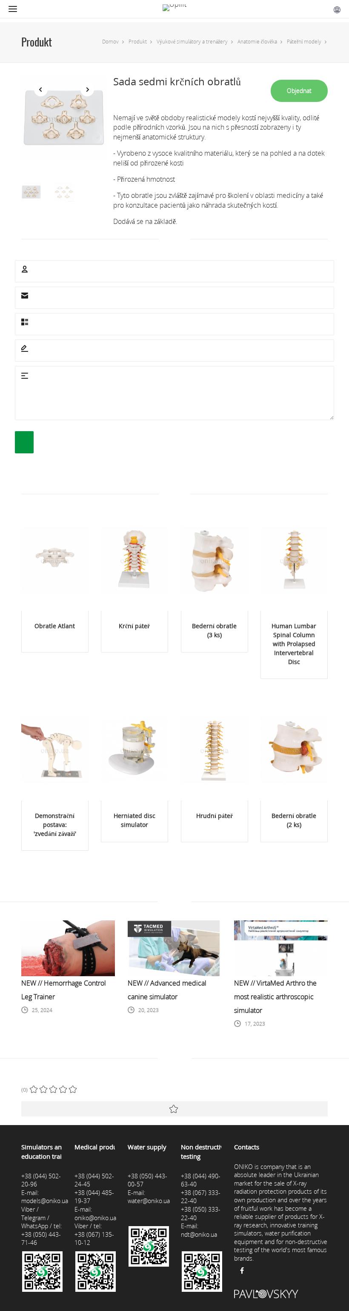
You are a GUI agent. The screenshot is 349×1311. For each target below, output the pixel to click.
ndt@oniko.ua (199, 1234)
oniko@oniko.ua (95, 1218)
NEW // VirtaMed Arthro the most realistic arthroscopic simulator (275, 996)
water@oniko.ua (149, 1201)
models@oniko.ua (44, 1201)
